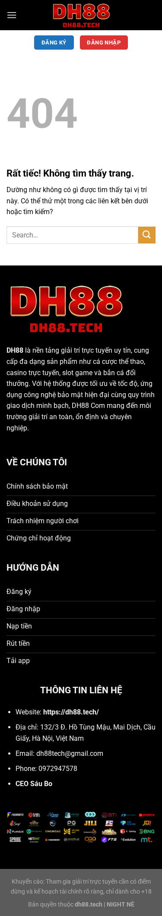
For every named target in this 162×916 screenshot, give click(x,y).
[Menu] (11, 14)
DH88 (14, 350)
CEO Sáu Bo (34, 784)
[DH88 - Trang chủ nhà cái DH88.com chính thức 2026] (81, 15)
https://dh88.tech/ (71, 712)
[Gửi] (147, 235)
